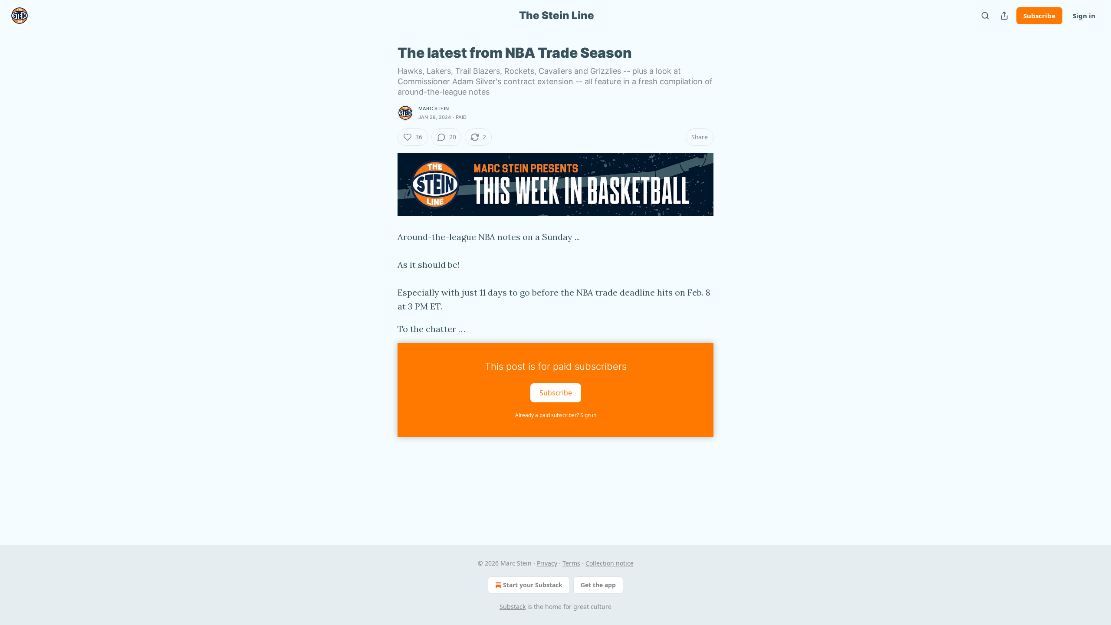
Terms (571, 563)
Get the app (598, 585)
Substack (513, 606)
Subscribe (1039, 15)
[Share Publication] (1004, 15)
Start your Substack (532, 585)
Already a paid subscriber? (555, 415)
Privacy (547, 563)
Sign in (1084, 15)
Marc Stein (433, 108)
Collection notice (609, 563)
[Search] (985, 15)
